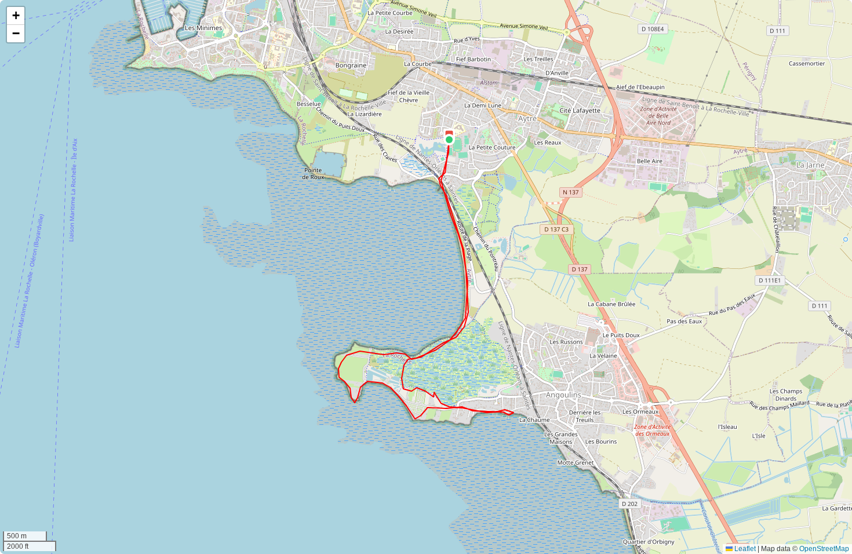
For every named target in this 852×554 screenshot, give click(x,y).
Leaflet (744, 549)
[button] (449, 140)
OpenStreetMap (824, 549)
